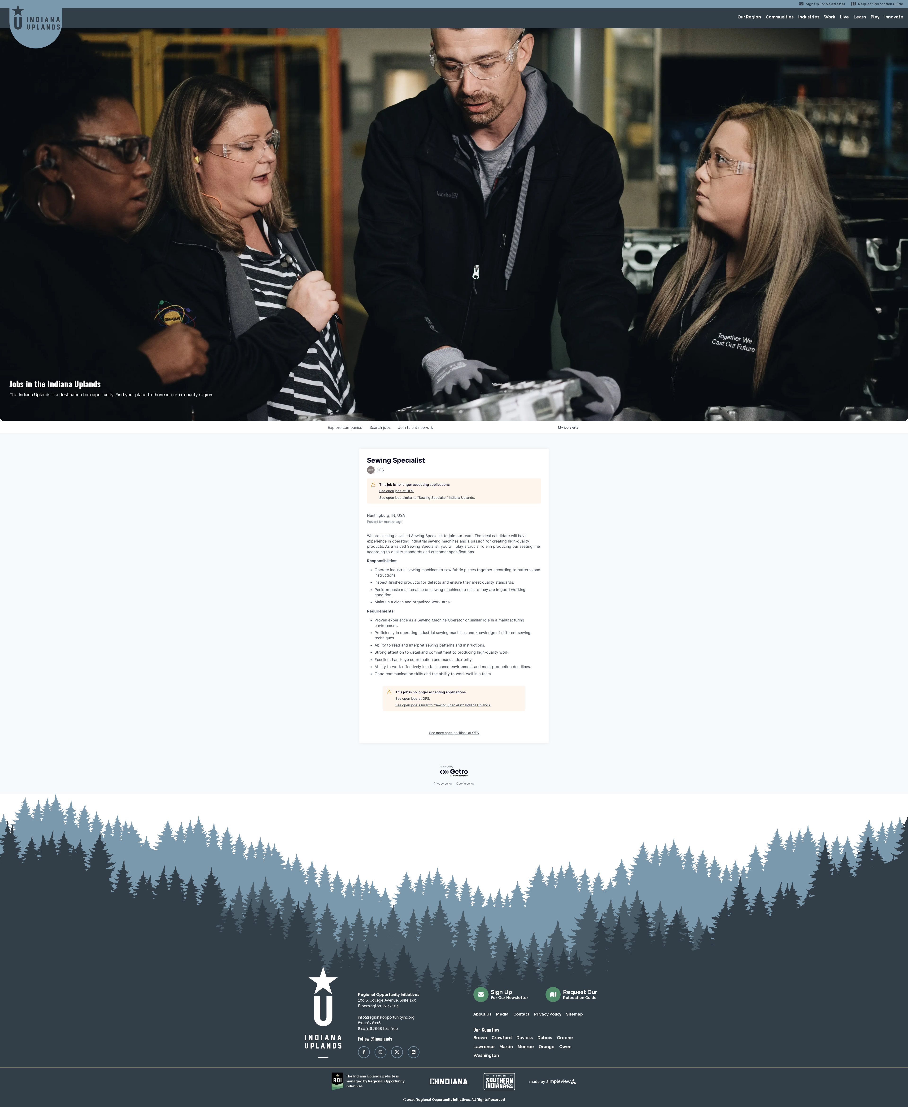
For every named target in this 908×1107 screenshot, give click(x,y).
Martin (506, 1046)
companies (345, 427)
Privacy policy (443, 783)
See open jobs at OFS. (396, 491)
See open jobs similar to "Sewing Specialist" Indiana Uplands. (427, 497)
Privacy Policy (547, 1014)
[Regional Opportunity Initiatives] (36, 17)
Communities (780, 16)
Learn (860, 16)
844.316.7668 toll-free (378, 1028)
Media (502, 1014)
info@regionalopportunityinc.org (386, 1017)
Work (829, 16)
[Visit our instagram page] (380, 1052)
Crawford (502, 1037)
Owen (565, 1046)
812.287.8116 (369, 1023)
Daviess (524, 1037)
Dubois (544, 1037)
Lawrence (484, 1046)
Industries (808, 16)
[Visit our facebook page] (364, 1052)
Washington (486, 1055)
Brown (480, 1037)
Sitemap (574, 1014)
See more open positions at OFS (454, 733)
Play (875, 16)
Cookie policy (465, 783)
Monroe (526, 1046)
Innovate (893, 16)
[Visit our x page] (397, 1052)
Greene (565, 1037)
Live (844, 16)
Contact (521, 1014)
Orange (546, 1046)
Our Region (749, 16)
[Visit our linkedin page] (413, 1052)
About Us (482, 1014)
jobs (380, 427)
